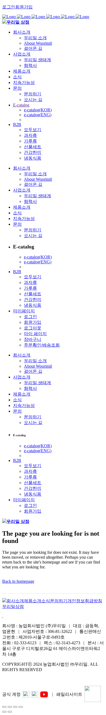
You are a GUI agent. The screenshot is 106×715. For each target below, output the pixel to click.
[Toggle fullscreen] (15, 707)
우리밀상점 (13, 606)
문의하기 (58, 600)
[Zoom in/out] (20, 707)
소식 (45, 600)
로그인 (8, 7)
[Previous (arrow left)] (4, 712)
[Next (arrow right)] (10, 712)
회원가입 (24, 7)
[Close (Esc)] (4, 707)
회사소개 (15, 600)
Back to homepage (18, 581)
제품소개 (32, 600)
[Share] (10, 707)
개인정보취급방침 (84, 600)
